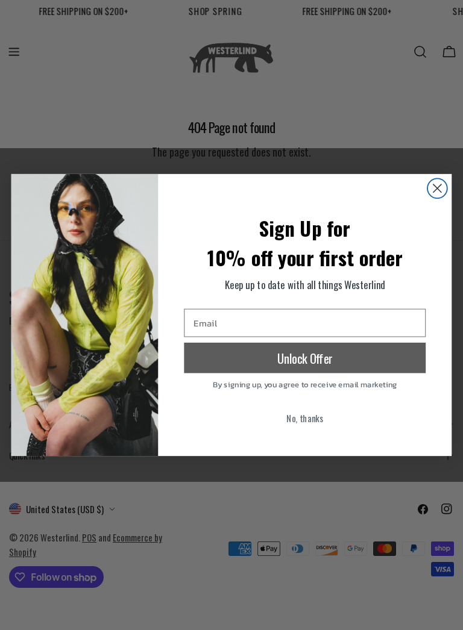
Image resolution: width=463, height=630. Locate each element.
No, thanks (304, 418)
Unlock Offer (305, 358)
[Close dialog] (437, 188)
